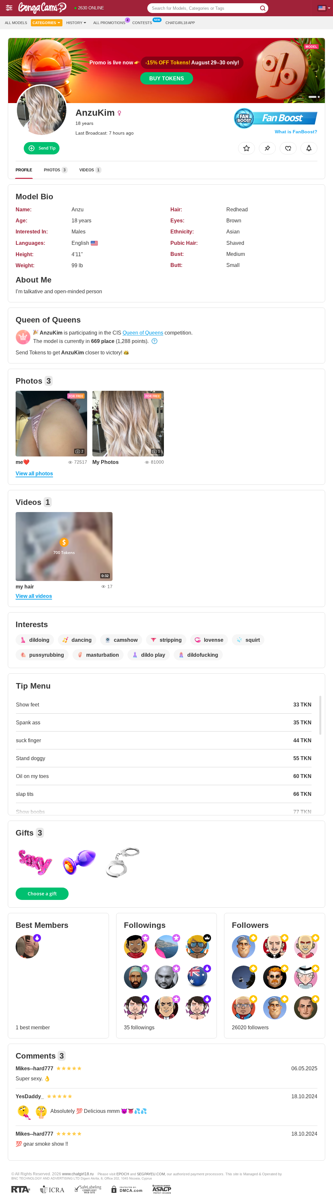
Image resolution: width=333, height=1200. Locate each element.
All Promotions (109, 23)
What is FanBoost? (296, 131)
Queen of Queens (143, 333)
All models (16, 23)
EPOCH (122, 1174)
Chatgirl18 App (180, 23)
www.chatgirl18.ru (78, 1174)
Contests (142, 23)
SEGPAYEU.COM (151, 1174)
